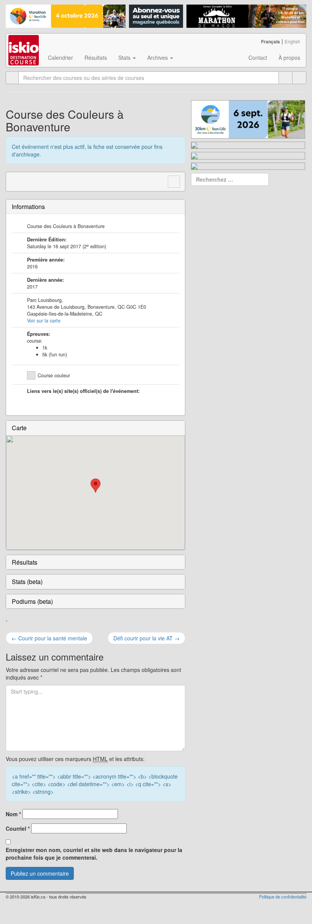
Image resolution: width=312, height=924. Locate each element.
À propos (289, 57)
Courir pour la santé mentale (49, 638)
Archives (158, 57)
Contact (257, 57)
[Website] (16, 180)
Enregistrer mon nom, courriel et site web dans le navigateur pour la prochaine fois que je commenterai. (94, 853)
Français (270, 41)
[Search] (299, 77)
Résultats (95, 57)
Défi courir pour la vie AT (146, 638)
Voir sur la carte (43, 320)
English (292, 41)
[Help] (286, 77)
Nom (13, 814)
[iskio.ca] (24, 43)
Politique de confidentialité (282, 897)
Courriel (18, 828)
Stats (125, 57)
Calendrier (60, 57)
